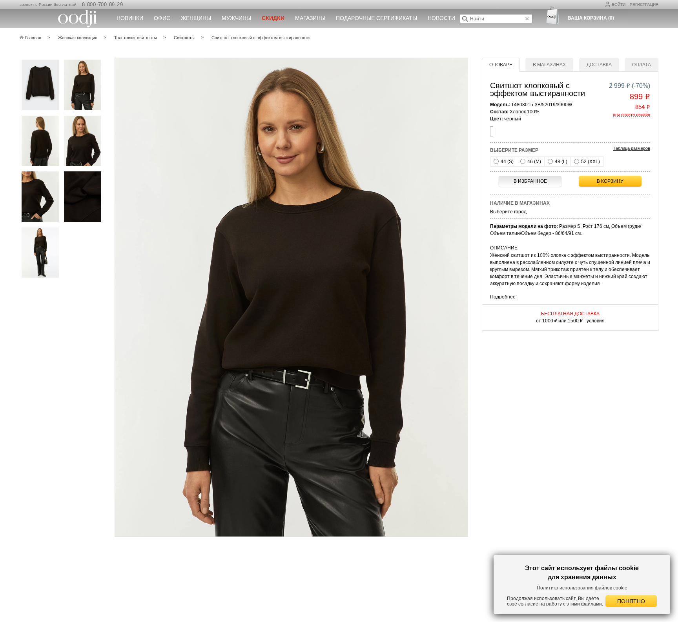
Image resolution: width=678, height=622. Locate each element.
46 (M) (533, 161)
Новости (441, 18)
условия (596, 321)
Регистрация (644, 4)
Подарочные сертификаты (376, 18)
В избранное (530, 181)
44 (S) (506, 161)
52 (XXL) (590, 161)
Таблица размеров (631, 148)
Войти (618, 4)
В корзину (610, 181)
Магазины (310, 18)
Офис (162, 18)
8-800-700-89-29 (102, 4)
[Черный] (491, 131)
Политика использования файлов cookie (582, 588)
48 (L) (560, 161)
